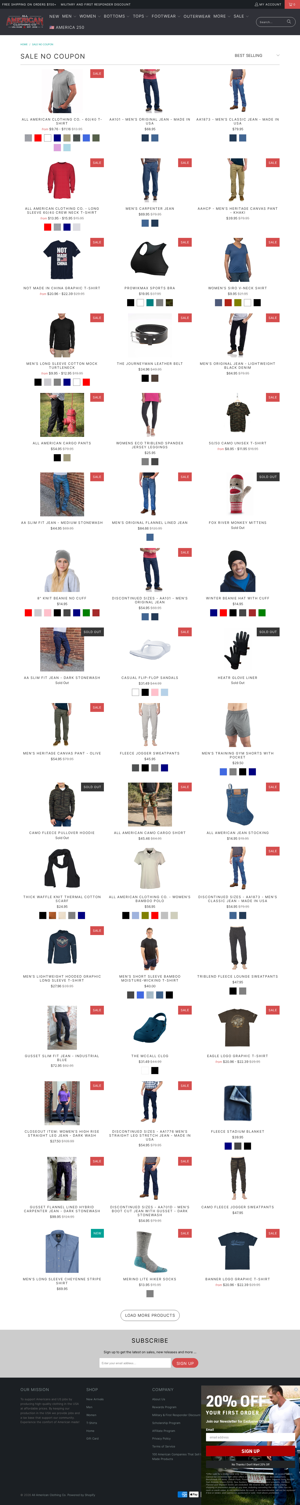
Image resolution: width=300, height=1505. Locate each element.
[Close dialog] (296, 1389)
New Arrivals (95, 1399)
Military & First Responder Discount (176, 1415)
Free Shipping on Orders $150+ (29, 4)
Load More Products (150, 1315)
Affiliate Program (163, 1431)
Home (90, 1431)
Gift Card (92, 1438)
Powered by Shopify (81, 1495)
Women (91, 1415)
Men (89, 1407)
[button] (69, 16)
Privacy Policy (161, 1438)
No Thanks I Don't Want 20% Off (250, 1464)
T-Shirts (91, 1423)
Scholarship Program (166, 1423)
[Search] (289, 22)
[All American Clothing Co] (24, 22)
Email (210, 1429)
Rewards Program (164, 1407)
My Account (270, 4)
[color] (28, 138)
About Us (158, 1399)
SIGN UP (251, 1451)
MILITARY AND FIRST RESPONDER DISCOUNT (96, 4)
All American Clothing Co (49, 1495)
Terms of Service (163, 1446)
